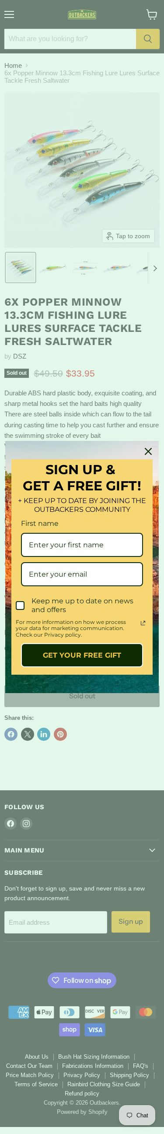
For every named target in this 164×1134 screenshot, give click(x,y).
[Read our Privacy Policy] (143, 623)
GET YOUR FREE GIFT (82, 655)
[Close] (148, 451)
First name (40, 523)
